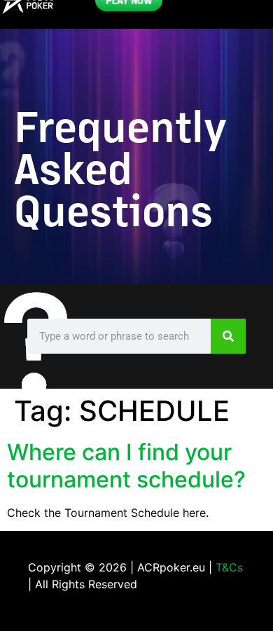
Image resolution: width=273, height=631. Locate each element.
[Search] (228, 336)
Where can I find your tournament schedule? (126, 465)
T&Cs (229, 567)
